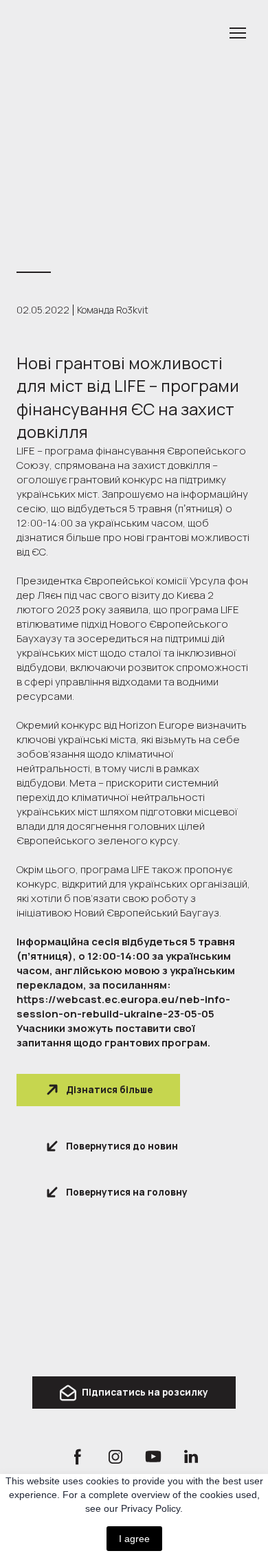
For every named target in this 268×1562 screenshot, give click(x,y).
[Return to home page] (134, 1317)
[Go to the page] (120, 33)
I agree (134, 1538)
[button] (98, 1090)
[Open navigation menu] (238, 33)
